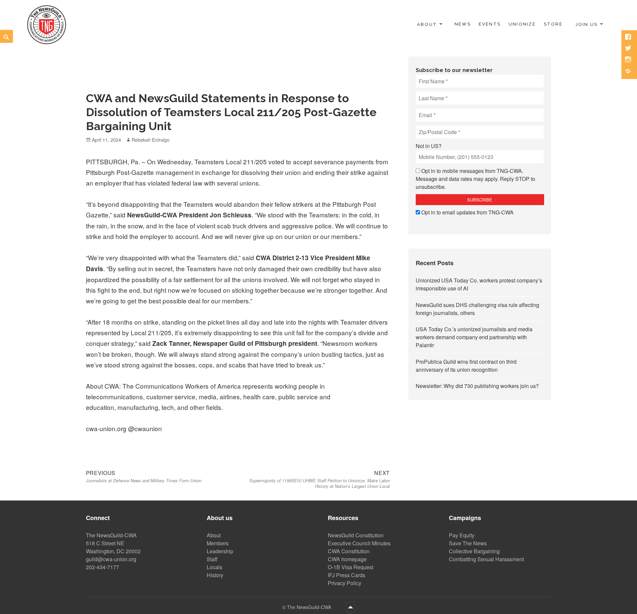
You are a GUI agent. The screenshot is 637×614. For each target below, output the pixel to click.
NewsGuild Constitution (356, 535)
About (427, 24)
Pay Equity (461, 535)
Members (218, 543)
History (215, 575)
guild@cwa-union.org (111, 559)
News (463, 24)
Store (553, 24)
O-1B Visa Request (350, 567)
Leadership (220, 551)
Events (490, 24)
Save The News (468, 543)
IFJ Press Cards (346, 575)
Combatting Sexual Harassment (486, 559)
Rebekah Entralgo (151, 139)
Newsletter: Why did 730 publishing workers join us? (477, 386)
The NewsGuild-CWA (309, 607)
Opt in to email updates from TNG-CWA (467, 212)
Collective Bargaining (474, 551)
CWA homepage (347, 559)
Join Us (587, 24)
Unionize (522, 24)
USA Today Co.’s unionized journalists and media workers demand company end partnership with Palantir (474, 337)
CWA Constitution (349, 551)
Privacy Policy (344, 583)
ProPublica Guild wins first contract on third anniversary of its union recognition (466, 365)
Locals (214, 567)
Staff (212, 559)
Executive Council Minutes (359, 543)
